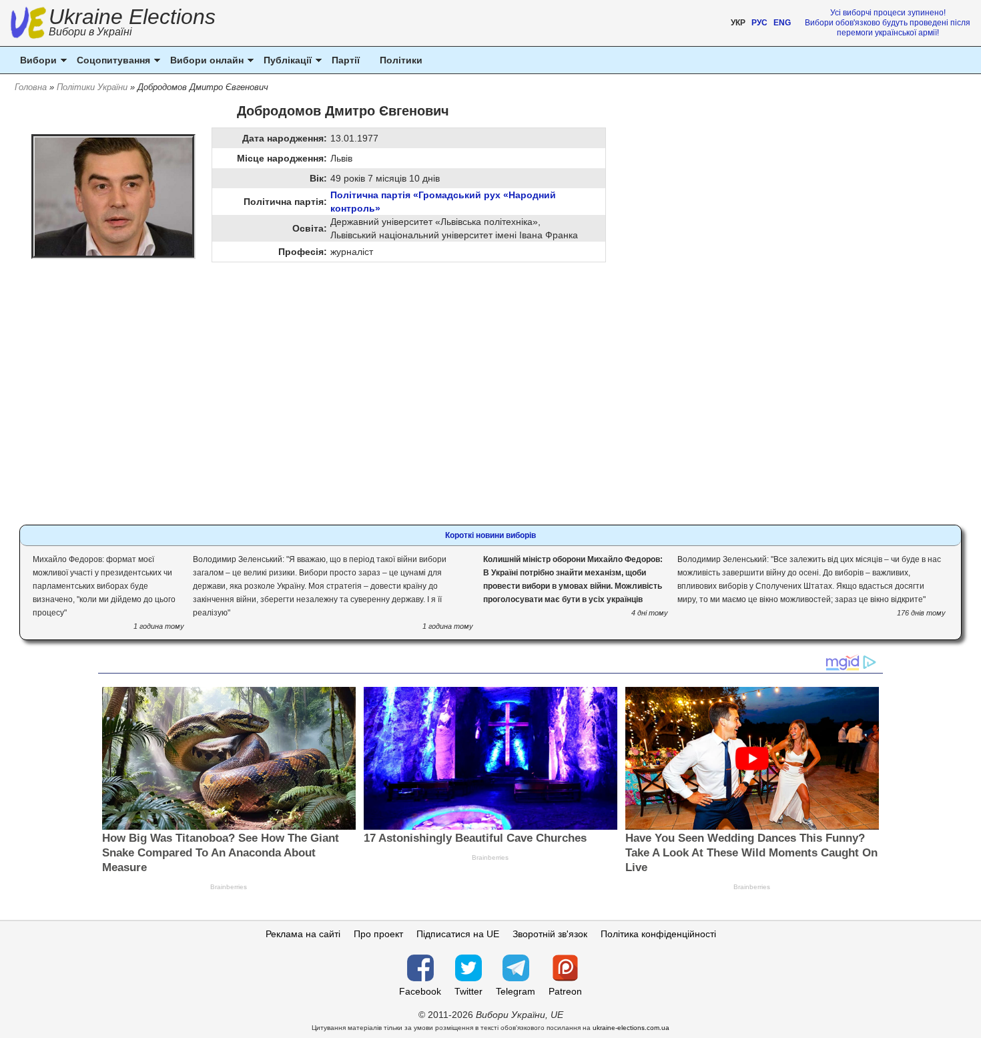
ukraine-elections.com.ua (631, 1027)
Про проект (378, 934)
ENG (782, 22)
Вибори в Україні (90, 31)
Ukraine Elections (132, 23)
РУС (759, 22)
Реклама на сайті (303, 934)
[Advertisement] (343, 365)
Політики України (92, 87)
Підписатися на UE (457, 934)
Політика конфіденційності (658, 934)
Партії (346, 60)
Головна (31, 87)
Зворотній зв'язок (550, 934)
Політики (401, 60)
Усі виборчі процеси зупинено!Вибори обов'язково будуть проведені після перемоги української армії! (887, 22)
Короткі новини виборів (490, 535)
